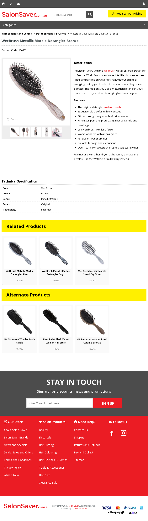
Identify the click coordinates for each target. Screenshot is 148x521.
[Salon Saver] (25, 14)
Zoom (14, 119)
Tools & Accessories (52, 467)
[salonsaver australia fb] (115, 433)
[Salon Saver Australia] (27, 506)
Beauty (43, 430)
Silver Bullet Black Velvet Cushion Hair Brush (56, 341)
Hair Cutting (46, 445)
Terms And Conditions (18, 460)
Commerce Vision (79, 508)
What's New (11, 475)
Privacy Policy (12, 467)
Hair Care (44, 475)
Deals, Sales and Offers (18, 452)
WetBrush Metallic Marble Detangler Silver (20, 272)
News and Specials (15, 445)
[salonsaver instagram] (126, 433)
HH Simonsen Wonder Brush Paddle (19, 341)
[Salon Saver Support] (19, 4)
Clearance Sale (48, 482)
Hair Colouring (48, 452)
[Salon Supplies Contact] (11, 4)
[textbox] (68, 14)
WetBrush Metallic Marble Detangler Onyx (56, 272)
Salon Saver (73, 505)
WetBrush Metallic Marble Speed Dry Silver (92, 272)
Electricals (45, 437)
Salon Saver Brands (16, 437)
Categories (9, 25)
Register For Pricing (129, 13)
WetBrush (109, 70)
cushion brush (112, 107)
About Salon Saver (15, 430)
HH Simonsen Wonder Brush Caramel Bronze (92, 341)
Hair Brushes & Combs (53, 460)
